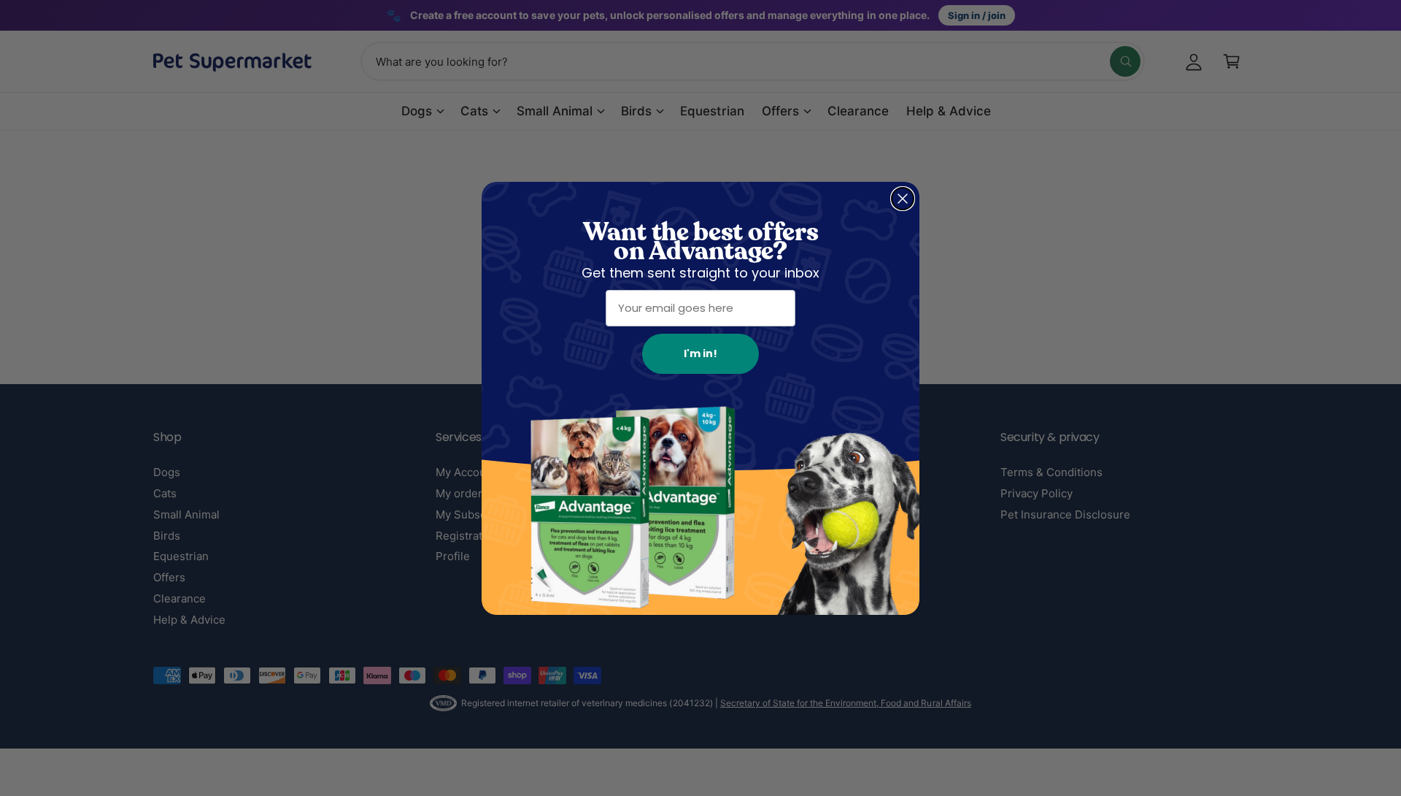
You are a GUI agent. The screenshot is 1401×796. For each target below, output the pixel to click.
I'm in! (700, 353)
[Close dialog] (903, 199)
